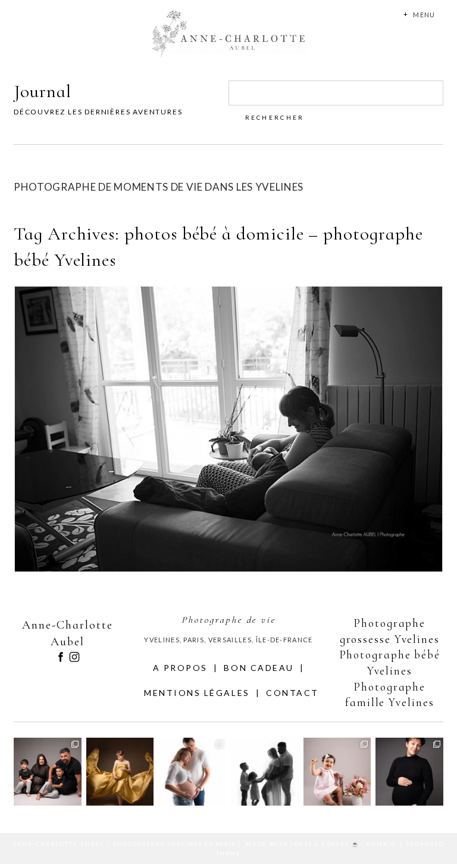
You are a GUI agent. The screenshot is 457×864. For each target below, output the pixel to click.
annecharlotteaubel (47, 741)
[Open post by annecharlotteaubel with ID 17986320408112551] (192, 772)
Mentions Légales (196, 693)
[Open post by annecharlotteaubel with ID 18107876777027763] (120, 772)
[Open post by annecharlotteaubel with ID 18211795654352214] (48, 772)
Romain (381, 844)
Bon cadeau (258, 668)
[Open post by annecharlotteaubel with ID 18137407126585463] (409, 772)
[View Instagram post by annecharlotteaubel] (74, 798)
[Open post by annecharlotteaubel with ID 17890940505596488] (337, 772)
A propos (180, 668)
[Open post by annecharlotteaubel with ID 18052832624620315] (265, 772)
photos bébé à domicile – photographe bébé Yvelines (226, 409)
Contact (292, 693)
